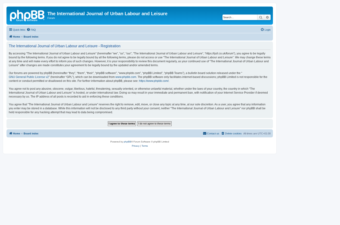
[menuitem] (31, 30)
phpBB (127, 141)
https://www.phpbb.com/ (154, 81)
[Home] (27, 15)
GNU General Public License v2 (29, 77)
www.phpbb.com (125, 77)
